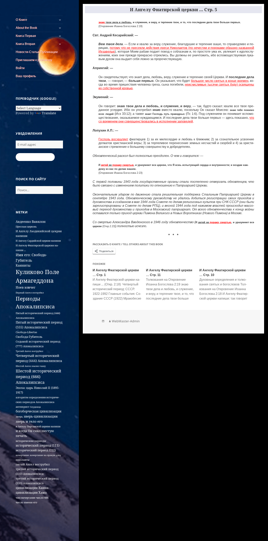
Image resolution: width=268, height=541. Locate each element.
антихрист (22, 406)
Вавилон (39, 221)
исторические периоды (31, 441)
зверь (19, 416)
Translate (49, 113)
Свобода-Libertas (26, 332)
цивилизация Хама (31, 492)
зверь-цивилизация (40, 416)
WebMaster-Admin (126, 321)
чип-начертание (25, 497)
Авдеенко (23, 221)
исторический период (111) (37, 445)
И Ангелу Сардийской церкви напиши (38, 240)
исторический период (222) (36, 450)
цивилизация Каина (32, 488)
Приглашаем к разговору (34, 60)
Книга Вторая (25, 44)
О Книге (21, 19)
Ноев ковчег (25, 287)
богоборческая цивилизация (38, 411)
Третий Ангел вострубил (29, 351)
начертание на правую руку (45, 455)
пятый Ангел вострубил (33, 464)
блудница (35, 407)
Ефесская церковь (26, 226)
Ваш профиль (26, 76)
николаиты (22, 459)
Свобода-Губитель (29, 337)
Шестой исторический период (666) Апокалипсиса (38, 376)
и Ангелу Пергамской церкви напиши (38, 426)
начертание (22, 455)
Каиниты (23, 265)
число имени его (26, 502)
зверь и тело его (29, 421)
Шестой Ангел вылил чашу (31, 366)
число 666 (42, 497)
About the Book (26, 27)
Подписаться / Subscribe (35, 157)
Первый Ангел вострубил (30, 292)
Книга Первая (26, 35)
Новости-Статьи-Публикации (37, 52)
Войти (20, 68)
